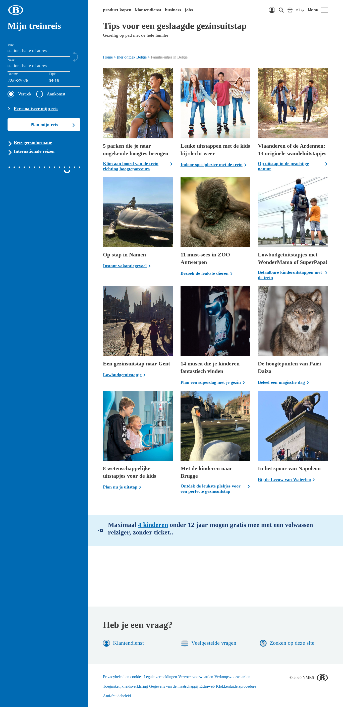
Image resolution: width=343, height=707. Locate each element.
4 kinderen (153, 524)
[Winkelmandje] (290, 10)
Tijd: (52, 74)
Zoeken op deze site (292, 643)
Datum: (13, 74)
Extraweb (207, 686)
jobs (189, 9)
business (173, 9)
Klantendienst (128, 643)
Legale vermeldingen (160, 677)
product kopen (117, 9)
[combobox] (64, 81)
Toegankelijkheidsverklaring (125, 686)
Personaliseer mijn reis (36, 108)
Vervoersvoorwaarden (195, 677)
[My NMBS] (272, 10)
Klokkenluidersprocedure (236, 686)
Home (108, 57)
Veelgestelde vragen (213, 643)
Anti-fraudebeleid (117, 696)
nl (298, 10)
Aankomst (56, 93)
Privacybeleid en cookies (122, 677)
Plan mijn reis (44, 124)
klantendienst (148, 9)
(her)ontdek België (132, 57)
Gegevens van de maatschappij (173, 686)
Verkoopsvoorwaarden (232, 677)
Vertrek (24, 93)
